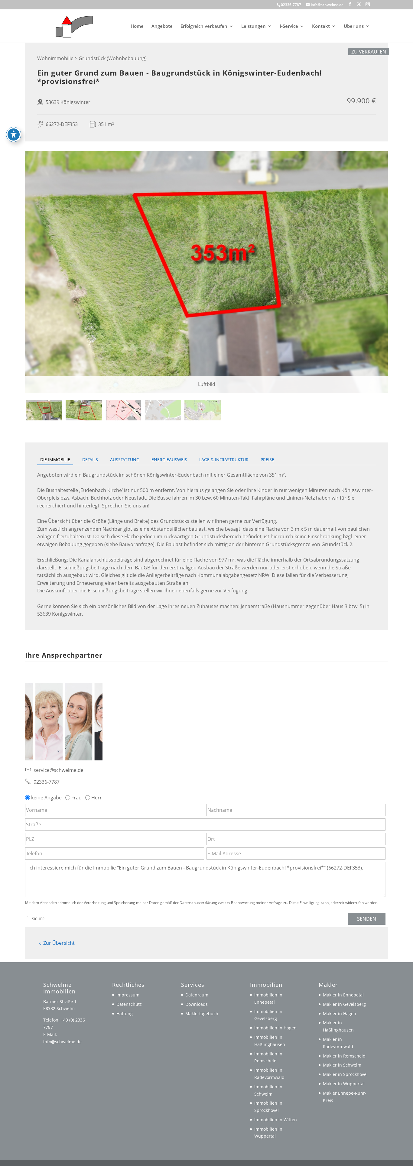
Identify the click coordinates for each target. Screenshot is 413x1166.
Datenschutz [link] (129, 1004)
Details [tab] (90, 459)
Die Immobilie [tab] (55, 459)
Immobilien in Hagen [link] (275, 1028)
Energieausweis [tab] (169, 459)
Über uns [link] (354, 26)
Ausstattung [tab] (124, 459)
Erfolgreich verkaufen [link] (203, 26)
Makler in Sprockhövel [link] (345, 1074)
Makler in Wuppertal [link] (344, 1084)
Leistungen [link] (253, 26)
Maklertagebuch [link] (201, 1013)
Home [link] (137, 26)
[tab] (44, 410)
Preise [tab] (267, 459)
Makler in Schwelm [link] (342, 1065)
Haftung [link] (124, 1013)
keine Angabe (46, 797)
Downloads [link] (196, 1004)
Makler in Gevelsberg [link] (344, 1004)
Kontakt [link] (321, 26)
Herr (96, 797)
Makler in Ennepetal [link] (343, 995)
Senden (366, 918)
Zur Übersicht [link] (59, 943)
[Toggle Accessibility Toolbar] (13, 134)
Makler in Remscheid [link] (344, 1056)
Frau (76, 797)
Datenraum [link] (196, 995)
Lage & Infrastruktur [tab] (224, 459)
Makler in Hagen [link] (339, 1013)
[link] (71, 25)
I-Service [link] (289, 26)
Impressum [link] (127, 995)
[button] (350, 4)
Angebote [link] (162, 26)
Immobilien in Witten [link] (275, 1119)
